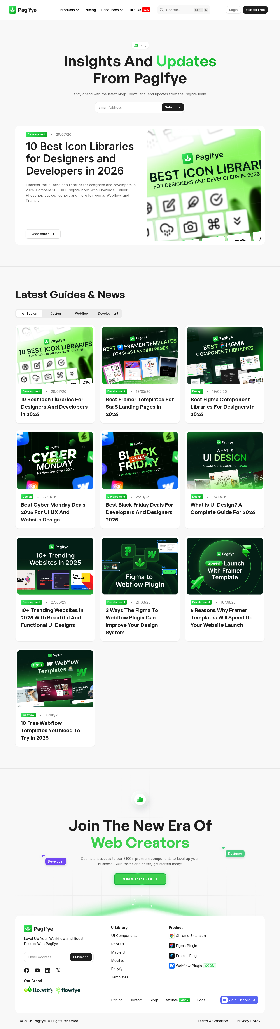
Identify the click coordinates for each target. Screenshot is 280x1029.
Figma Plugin (186, 945)
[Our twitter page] (58, 970)
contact (136, 1000)
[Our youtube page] (37, 970)
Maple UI (118, 952)
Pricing (90, 10)
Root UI (117, 944)
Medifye (117, 960)
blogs (154, 1000)
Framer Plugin (188, 956)
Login (233, 10)
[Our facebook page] (26, 970)
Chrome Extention (191, 935)
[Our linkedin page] (47, 970)
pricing (116, 1000)
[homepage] (23, 10)
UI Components (124, 935)
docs (201, 1000)
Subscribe (172, 107)
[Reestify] (38, 989)
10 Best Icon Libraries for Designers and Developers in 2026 (80, 158)
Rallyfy (116, 969)
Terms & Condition (213, 1021)
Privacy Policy (248, 1021)
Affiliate (177, 1000)
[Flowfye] (68, 989)
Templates (119, 977)
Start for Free (255, 10)
